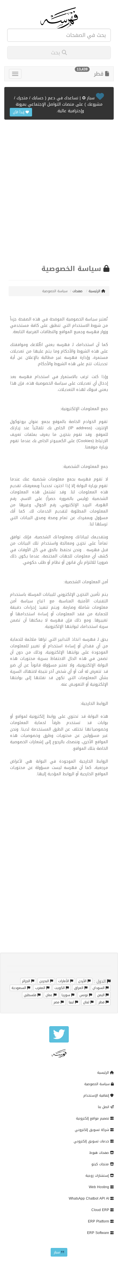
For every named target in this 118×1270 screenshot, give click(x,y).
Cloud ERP (100, 1210)
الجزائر (26, 981)
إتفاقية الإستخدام (96, 1095)
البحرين (44, 981)
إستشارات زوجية (97, 1175)
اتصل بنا (104, 1107)
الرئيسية (94, 291)
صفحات (78, 291)
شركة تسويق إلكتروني (92, 1130)
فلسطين (31, 995)
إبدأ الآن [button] (19, 112)
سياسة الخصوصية (97, 1084)
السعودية (19, 988)
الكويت (60, 988)
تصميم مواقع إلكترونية (93, 1118)
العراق (79, 988)
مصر (57, 1002)
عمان (50, 995)
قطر (99, 74)
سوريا (66, 995)
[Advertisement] (59, 191)
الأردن (83, 981)
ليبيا (72, 1002)
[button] (59, 1034)
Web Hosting (99, 1187)
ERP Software (98, 1233)
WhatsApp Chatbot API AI (89, 1198)
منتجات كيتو (100, 1164)
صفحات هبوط (99, 1153)
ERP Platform (99, 1221)
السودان (99, 988)
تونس (84, 995)
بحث (56, 53)
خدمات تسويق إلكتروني (92, 1141)
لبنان (87, 1002)
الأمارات (64, 981)
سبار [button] (57, 1252)
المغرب (40, 988)
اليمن (101, 995)
